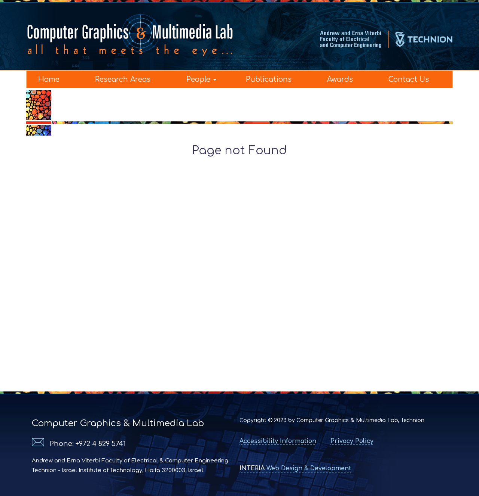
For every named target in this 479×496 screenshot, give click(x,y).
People (198, 79)
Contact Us (408, 79)
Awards (340, 79)
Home (49, 79)
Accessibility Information (278, 441)
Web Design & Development (295, 468)
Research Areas (122, 79)
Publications (269, 79)
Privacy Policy (351, 441)
